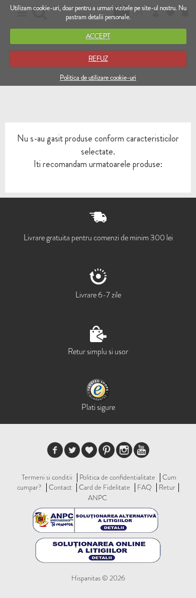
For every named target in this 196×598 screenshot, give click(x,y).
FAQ (144, 487)
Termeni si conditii (47, 477)
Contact (60, 487)
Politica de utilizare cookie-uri (98, 77)
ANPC (97, 498)
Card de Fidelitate (104, 487)
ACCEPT (98, 36)
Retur (167, 487)
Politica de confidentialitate (117, 477)
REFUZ (98, 58)
